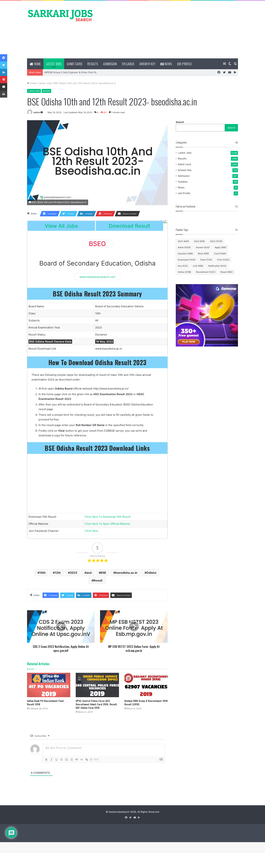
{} (91, 759)
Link (198, 265)
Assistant (185, 253)
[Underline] (56, 759)
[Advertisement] (168, 29)
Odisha (151, 572)
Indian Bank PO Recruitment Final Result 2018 (45, 702)
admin (37, 112)
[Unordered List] (71, 759)
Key (183, 265)
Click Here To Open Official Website (107, 523)
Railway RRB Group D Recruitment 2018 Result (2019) (146, 702)
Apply (220, 247)
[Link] (86, 759)
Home (37, 63)
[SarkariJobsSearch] (60, 15)
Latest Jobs (54, 63)
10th (42, 572)
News (168, 63)
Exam (206, 259)
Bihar (203, 253)
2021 (183, 241)
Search (180, 122)
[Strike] (61, 759)
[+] (96, 759)
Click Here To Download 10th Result (108, 516)
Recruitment (205, 272)
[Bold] (46, 759)
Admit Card (74, 63)
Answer (203, 247)
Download (186, 259)
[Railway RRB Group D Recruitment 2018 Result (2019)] (146, 685)
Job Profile (184, 63)
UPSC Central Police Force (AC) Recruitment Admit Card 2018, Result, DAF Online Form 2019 (97, 704)
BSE (103, 572)
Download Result (129, 226)
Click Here (91, 531)
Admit (184, 247)
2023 (73, 572)
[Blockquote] (76, 759)
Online (184, 272)
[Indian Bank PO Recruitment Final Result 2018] (48, 685)
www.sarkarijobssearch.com (97, 276)
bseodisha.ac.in (126, 572)
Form (223, 259)
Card (220, 253)
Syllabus (128, 63)
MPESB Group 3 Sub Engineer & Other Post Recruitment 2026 (79, 72)
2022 (199, 241)
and (89, 572)
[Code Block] (81, 759)
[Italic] (51, 759)
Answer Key (147, 63)
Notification (217, 265)
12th (58, 572)
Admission (110, 63)
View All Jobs (61, 226)
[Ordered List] (66, 759)
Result (97, 580)
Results (92, 63)
